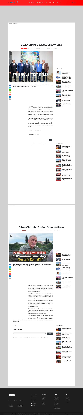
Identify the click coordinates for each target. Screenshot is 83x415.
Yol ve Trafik (56, 398)
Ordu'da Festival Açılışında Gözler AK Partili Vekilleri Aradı (66, 105)
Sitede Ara (67, 397)
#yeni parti (15, 325)
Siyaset (54, 2)
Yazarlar (33, 399)
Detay (67, 413)
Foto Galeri (34, 394)
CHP (29, 285)
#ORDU (35, 130)
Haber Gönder (20, 406)
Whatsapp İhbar (20, 405)
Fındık (37, 2)
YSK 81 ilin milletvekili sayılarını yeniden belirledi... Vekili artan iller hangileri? (67, 77)
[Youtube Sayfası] (14, 400)
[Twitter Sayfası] (10, 400)
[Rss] (18, 400)
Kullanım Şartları (20, 404)
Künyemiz (34, 403)
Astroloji (67, 402)
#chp (19, 325)
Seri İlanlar (56, 405)
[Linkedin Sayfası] (16, 400)
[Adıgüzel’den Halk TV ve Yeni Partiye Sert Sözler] (31, 247)
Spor (51, 2)
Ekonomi (48, 2)
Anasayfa (10, 23)
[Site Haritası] (20, 400)
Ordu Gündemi (32, 2)
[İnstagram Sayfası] (12, 400)
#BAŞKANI (39, 130)
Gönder (50, 139)
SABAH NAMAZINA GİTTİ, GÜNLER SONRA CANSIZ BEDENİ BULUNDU (66, 95)
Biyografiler (68, 399)
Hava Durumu (56, 397)
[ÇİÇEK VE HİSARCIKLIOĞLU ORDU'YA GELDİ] (31, 66)
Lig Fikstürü (56, 402)
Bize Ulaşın (34, 405)
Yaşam (43, 2)
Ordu (35, 111)
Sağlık (40, 2)
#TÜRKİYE (31, 130)
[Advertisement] (41, 14)
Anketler (67, 398)
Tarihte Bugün (56, 403)
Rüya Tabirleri (68, 400)
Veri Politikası (10, 406)
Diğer (58, 2)
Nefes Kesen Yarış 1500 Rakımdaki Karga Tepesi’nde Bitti (67, 165)
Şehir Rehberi (56, 407)
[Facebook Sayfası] (8, 400)
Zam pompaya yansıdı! (66, 100)
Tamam (71, 413)
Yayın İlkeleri (10, 405)
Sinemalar (56, 404)
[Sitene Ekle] (22, 400)
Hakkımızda (10, 404)
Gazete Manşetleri (57, 408)
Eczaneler (55, 400)
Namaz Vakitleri (57, 399)
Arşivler (33, 401)
